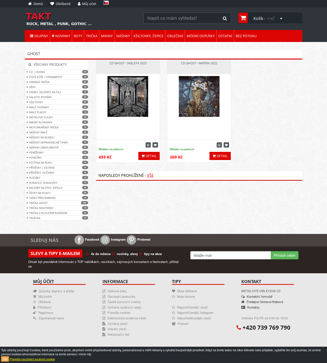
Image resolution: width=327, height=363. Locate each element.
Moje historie (185, 296)
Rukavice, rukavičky (57, 182)
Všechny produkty (50, 64)
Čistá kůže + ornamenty (57, 77)
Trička (91, 36)
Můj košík (44, 296)
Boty (78, 36)
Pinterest (143, 239)
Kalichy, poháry (57, 97)
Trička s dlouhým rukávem (57, 213)
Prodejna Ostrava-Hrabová (264, 301)
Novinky (62, 36)
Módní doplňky (201, 36)
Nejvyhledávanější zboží (193, 318)
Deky (57, 87)
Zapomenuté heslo (51, 318)
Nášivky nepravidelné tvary (57, 142)
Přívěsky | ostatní (57, 167)
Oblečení (175, 36)
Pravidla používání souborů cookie (32, 359)
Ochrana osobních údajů (124, 307)
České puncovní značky (124, 301)
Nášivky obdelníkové (57, 147)
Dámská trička (57, 82)
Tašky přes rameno (57, 198)
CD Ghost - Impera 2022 (199, 63)
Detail (151, 156)
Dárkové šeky (117, 291)
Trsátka (57, 218)
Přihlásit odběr (285, 255)
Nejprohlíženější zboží (192, 307)
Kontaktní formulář (259, 296)
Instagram (118, 239)
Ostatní (225, 36)
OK (5, 359)
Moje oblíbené (186, 291)
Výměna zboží (117, 323)
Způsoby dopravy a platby (56, 291)
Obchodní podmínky (121, 296)
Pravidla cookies (118, 312)
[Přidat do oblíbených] (155, 145)
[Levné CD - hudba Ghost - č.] (80, 19)
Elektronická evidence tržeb (126, 318)
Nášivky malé (57, 132)
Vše (150, 175)
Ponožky (57, 157)
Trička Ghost (57, 203)
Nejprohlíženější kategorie (194, 312)
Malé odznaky (57, 107)
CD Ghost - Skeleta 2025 (128, 63)
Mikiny (107, 36)
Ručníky (57, 177)
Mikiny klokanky (57, 122)
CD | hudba (57, 72)
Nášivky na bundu (57, 137)
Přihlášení (44, 307)
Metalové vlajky (57, 117)
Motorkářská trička (57, 127)
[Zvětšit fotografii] (148, 145)
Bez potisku (246, 36)
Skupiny (40, 36)
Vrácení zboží (117, 329)
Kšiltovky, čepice (149, 36)
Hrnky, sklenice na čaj (57, 92)
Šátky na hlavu (57, 193)
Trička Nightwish (57, 208)
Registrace (45, 312)
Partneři (182, 323)
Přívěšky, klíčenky (57, 172)
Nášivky (123, 36)
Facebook (91, 239)
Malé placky (57, 112)
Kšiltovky (57, 102)
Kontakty (253, 307)
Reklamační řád (118, 334)
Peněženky (57, 152)
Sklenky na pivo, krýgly (57, 188)
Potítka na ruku (57, 162)
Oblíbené (44, 301)
